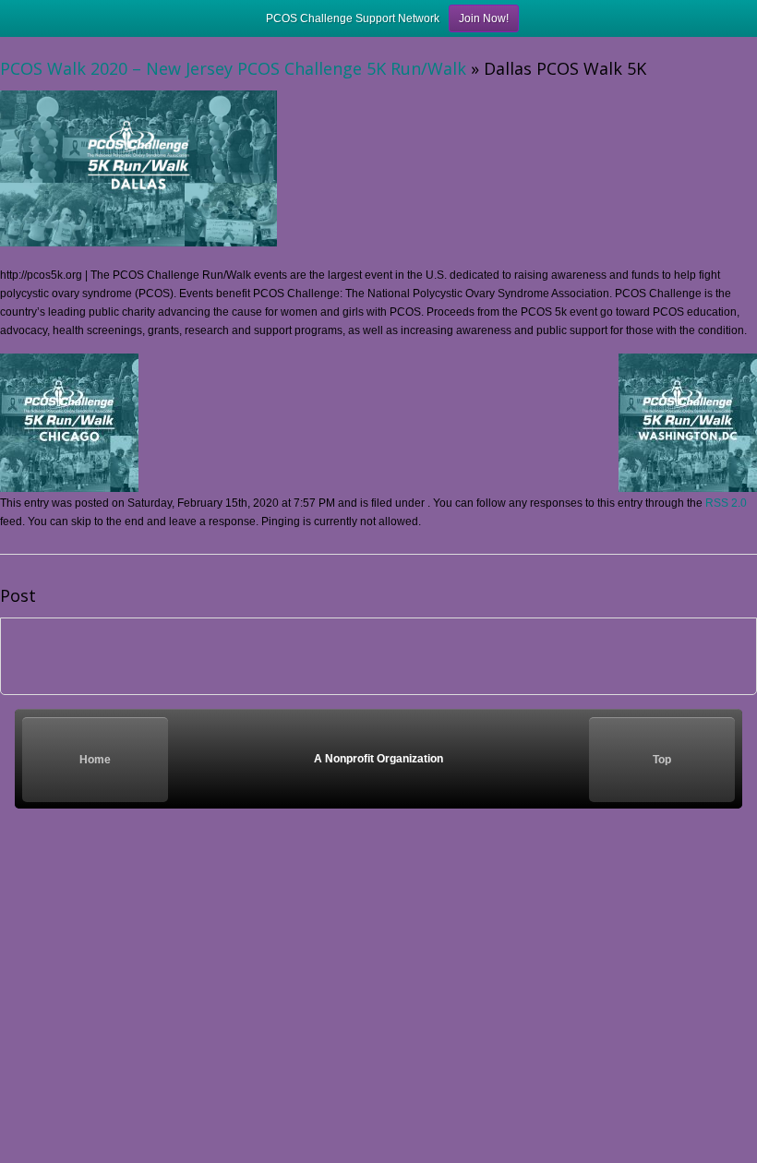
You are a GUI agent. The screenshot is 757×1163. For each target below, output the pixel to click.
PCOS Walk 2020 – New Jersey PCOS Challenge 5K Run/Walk (233, 68)
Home (95, 759)
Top (662, 759)
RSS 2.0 (726, 503)
